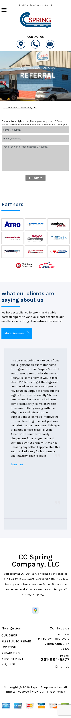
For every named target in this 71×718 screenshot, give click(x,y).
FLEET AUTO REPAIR (16, 641)
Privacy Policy (55, 691)
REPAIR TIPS (10, 653)
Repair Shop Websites (46, 687)
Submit (35, 178)
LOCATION (8, 647)
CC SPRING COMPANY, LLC (37, 67)
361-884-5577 (29, 573)
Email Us (62, 666)
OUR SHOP (9, 635)
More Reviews (14, 333)
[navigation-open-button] (3, 9)
